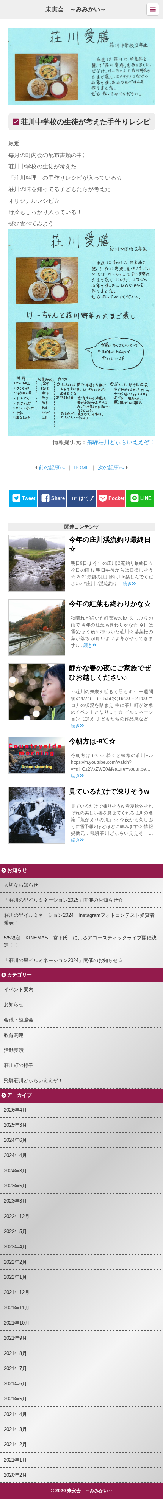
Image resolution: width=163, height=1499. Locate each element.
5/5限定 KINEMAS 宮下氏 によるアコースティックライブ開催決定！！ (80, 941)
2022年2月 (15, 1262)
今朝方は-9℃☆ (92, 741)
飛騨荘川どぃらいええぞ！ (121, 442)
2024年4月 (15, 1155)
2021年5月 (15, 1399)
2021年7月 (15, 1368)
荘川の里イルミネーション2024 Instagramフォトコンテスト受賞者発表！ (79, 918)
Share (58, 498)
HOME (81, 467)
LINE (146, 498)
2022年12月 (17, 1216)
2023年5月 (15, 1186)
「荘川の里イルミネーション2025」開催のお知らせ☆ (63, 900)
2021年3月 (15, 1429)
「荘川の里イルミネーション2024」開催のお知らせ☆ (63, 960)
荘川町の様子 (18, 1065)
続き (127, 583)
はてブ (86, 498)
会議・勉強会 (18, 1019)
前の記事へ (52, 467)
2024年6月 (15, 1140)
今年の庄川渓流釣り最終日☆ (110, 544)
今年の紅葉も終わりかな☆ (110, 604)
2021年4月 (15, 1414)
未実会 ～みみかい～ (75, 9)
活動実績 (14, 1050)
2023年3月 (15, 1201)
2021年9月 (15, 1338)
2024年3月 (15, 1171)
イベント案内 (18, 989)
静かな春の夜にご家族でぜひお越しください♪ (110, 672)
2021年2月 (15, 1444)
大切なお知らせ (21, 885)
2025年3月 (15, 1125)
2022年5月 (15, 1231)
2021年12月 (17, 1292)
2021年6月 (15, 1383)
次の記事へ (111, 467)
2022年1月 (15, 1277)
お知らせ (14, 1004)
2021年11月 (17, 1308)
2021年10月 (17, 1323)
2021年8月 (15, 1353)
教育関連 (14, 1035)
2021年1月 (15, 1460)
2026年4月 (15, 1110)
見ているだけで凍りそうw (109, 791)
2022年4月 (15, 1246)
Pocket (116, 498)
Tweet (28, 498)
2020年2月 (15, 1475)
